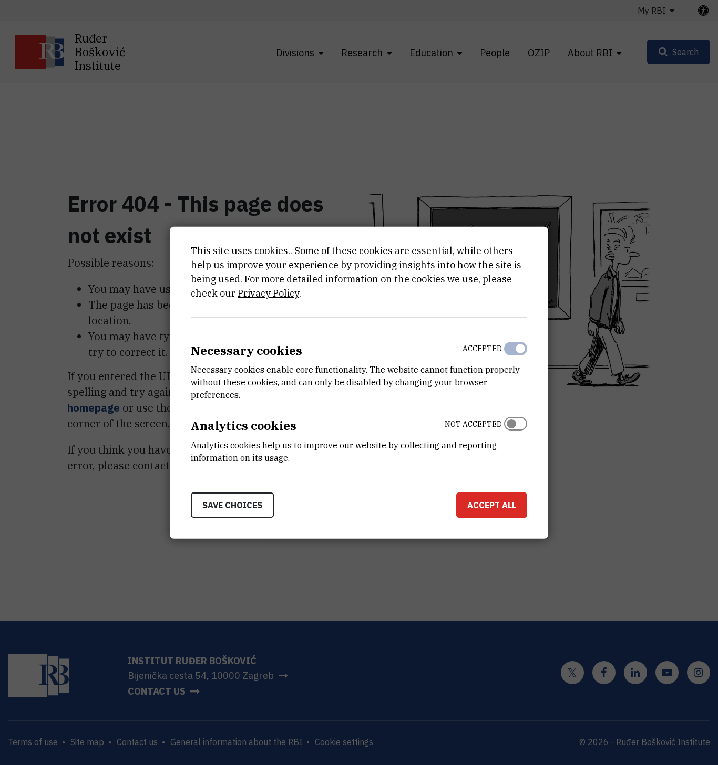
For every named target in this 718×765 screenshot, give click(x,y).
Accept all (491, 505)
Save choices (232, 505)
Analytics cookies (243, 425)
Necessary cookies (246, 350)
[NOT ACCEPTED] (515, 438)
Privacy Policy (268, 293)
